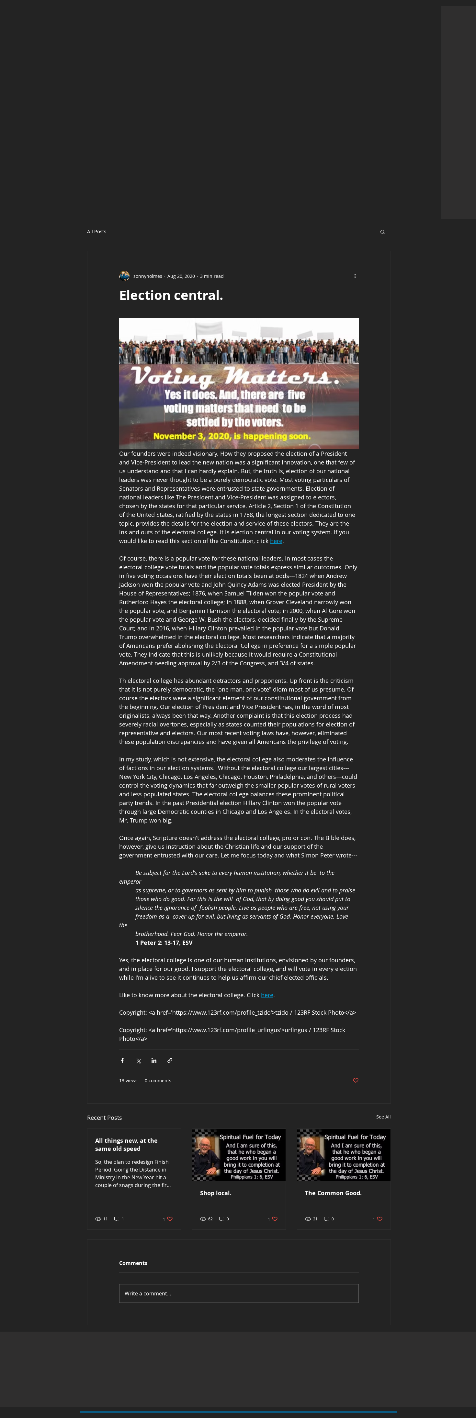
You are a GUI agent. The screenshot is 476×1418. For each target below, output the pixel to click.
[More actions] (355, 276)
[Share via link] (170, 1060)
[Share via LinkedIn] (154, 1060)
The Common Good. (333, 1193)
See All (383, 1117)
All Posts (96, 231)
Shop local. (216, 1193)
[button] (383, 231)
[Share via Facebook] (122, 1060)
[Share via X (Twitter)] (138, 1060)
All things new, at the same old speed (126, 1145)
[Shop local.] (239, 1155)
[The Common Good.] (344, 1155)
